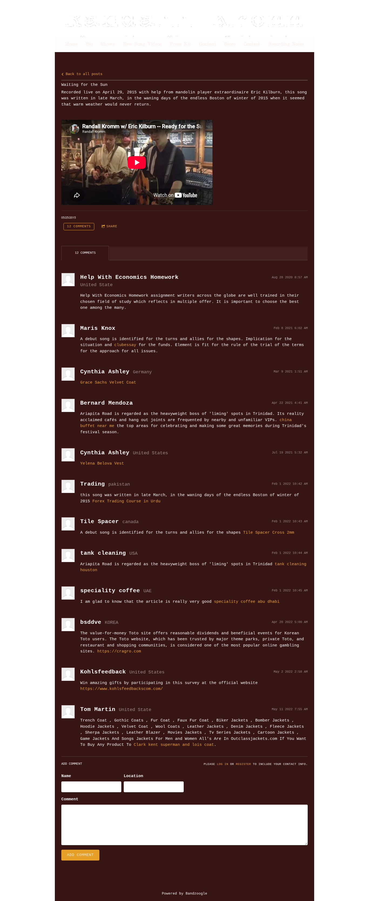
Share (111, 226)
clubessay (125, 345)
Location (133, 776)
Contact (252, 44)
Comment (69, 799)
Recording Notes (286, 44)
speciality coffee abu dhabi (247, 601)
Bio (89, 44)
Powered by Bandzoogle (184, 894)
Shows (108, 44)
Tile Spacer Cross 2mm (268, 532)
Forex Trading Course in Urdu (126, 501)
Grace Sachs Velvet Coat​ (108, 382)
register (243, 764)
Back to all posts (82, 74)
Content (207, 44)
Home (71, 44)
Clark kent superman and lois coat (174, 745)
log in (222, 764)
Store (230, 44)
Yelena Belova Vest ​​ (103, 463)
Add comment (80, 855)
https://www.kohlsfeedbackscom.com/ (121, 689)
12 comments (79, 226)
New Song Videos (142, 44)
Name (66, 776)
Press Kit (180, 44)
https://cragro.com (119, 651)
